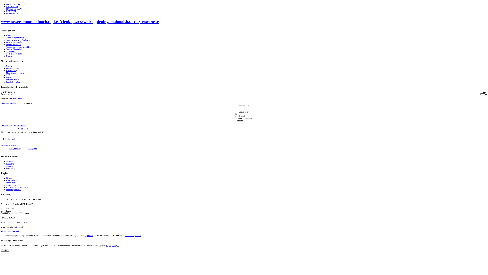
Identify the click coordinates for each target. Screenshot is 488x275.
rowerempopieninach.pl (10, 103)
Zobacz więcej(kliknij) (10, 231)
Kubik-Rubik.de (17, 99)
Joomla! (90, 236)
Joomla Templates (249, 117)
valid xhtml (129, 236)
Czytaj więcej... (112, 246)
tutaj (13, 139)
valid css (138, 236)
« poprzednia (15, 148)
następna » (32, 148)
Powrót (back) (23, 129)
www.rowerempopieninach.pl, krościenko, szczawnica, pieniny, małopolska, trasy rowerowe (80, 21)
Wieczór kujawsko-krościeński (13, 126)
